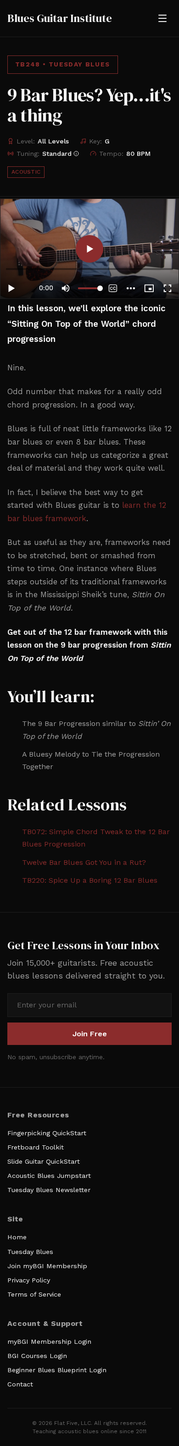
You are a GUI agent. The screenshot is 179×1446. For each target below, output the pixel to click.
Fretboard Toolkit (35, 1147)
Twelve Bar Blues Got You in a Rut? (84, 862)
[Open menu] (162, 18)
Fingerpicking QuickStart (46, 1133)
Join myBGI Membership (47, 1266)
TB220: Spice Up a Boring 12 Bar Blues (89, 880)
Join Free (90, 1033)
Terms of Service (34, 1294)
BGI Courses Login (37, 1355)
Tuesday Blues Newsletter (48, 1189)
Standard (57, 153)
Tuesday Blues (30, 1251)
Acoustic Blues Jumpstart (49, 1175)
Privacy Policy (28, 1280)
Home (17, 1237)
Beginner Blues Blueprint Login (56, 1370)
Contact (20, 1384)
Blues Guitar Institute (59, 18)
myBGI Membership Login (49, 1341)
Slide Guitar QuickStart (43, 1161)
